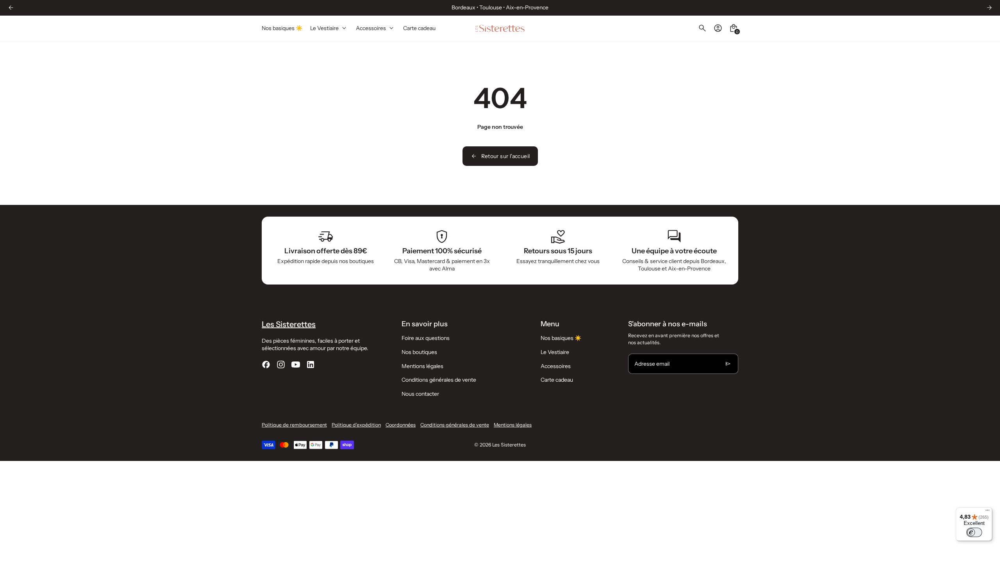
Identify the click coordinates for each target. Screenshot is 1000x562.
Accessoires (556, 366)
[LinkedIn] (310, 364)
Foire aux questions (426, 337)
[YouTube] (295, 364)
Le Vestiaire (555, 352)
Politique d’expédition (356, 425)
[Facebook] (266, 364)
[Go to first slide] (989, 7)
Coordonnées (401, 425)
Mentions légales (422, 366)
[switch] (974, 532)
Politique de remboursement (294, 425)
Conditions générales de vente (439, 379)
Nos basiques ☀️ (561, 337)
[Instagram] (281, 364)
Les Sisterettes (509, 445)
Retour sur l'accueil (505, 156)
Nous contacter (420, 393)
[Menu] (987, 512)
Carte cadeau (557, 379)
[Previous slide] (11, 7)
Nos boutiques (419, 352)
